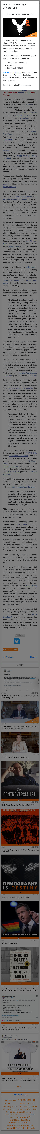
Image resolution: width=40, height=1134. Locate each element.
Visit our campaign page (12, 72)
